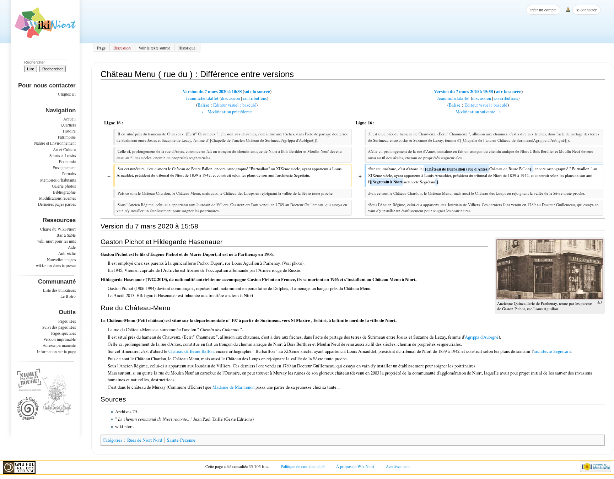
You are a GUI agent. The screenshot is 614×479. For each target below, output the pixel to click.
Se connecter (586, 9)
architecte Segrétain (552, 351)
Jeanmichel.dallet (202, 98)
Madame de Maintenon (233, 387)
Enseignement (64, 167)
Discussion (122, 47)
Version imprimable (59, 339)
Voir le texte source (154, 47)
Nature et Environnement (55, 143)
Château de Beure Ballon (191, 351)
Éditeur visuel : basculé (234, 105)
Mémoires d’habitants (58, 180)
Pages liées (67, 321)
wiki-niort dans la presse (56, 265)
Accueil (69, 119)
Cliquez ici (67, 94)
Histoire (69, 131)
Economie (67, 161)
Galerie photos (64, 186)
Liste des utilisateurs (59, 290)
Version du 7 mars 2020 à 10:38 (212, 91)
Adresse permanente (59, 345)
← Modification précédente (227, 112)
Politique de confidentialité (302, 466)
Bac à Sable (66, 235)
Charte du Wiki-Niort (58, 229)
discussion (230, 98)
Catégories (112, 440)
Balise (203, 105)
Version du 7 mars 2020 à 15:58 (463, 91)
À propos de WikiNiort (355, 466)
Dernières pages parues (57, 204)
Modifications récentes (57, 198)
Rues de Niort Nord (144, 440)
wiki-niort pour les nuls (56, 241)
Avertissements (398, 466)
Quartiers (68, 125)
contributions (255, 98)
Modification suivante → (478, 112)
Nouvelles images (61, 259)
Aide (72, 247)
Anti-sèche (67, 253)
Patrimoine (67, 137)
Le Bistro (68, 296)
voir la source (257, 91)
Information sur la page (56, 351)
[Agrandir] (599, 303)
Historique (186, 47)
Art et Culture (64, 149)
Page (101, 48)
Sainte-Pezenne (181, 440)
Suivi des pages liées (59, 327)
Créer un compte (543, 9)
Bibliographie (64, 192)
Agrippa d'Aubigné (482, 337)
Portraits (69, 173)
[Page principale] (45, 25)
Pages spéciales (63, 333)
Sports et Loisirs (62, 155)
